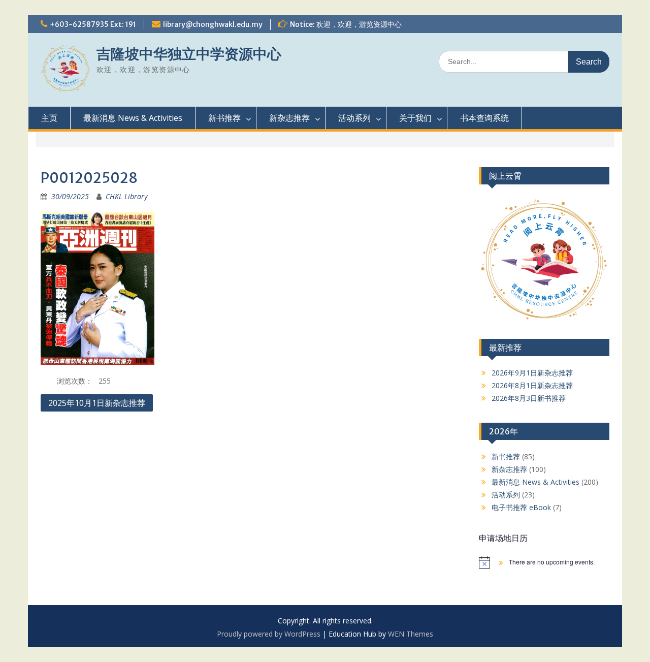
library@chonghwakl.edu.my (213, 24)
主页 (49, 117)
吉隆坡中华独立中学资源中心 (188, 54)
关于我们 (415, 117)
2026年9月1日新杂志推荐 (532, 372)
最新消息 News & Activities (132, 117)
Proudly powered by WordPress (268, 634)
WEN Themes (410, 634)
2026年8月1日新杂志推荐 (532, 385)
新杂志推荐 (289, 117)
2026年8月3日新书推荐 (529, 398)
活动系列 (354, 117)
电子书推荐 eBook (521, 507)
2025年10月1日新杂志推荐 (96, 402)
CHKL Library (126, 196)
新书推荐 (224, 117)
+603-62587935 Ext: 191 (93, 24)
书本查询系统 (484, 117)
